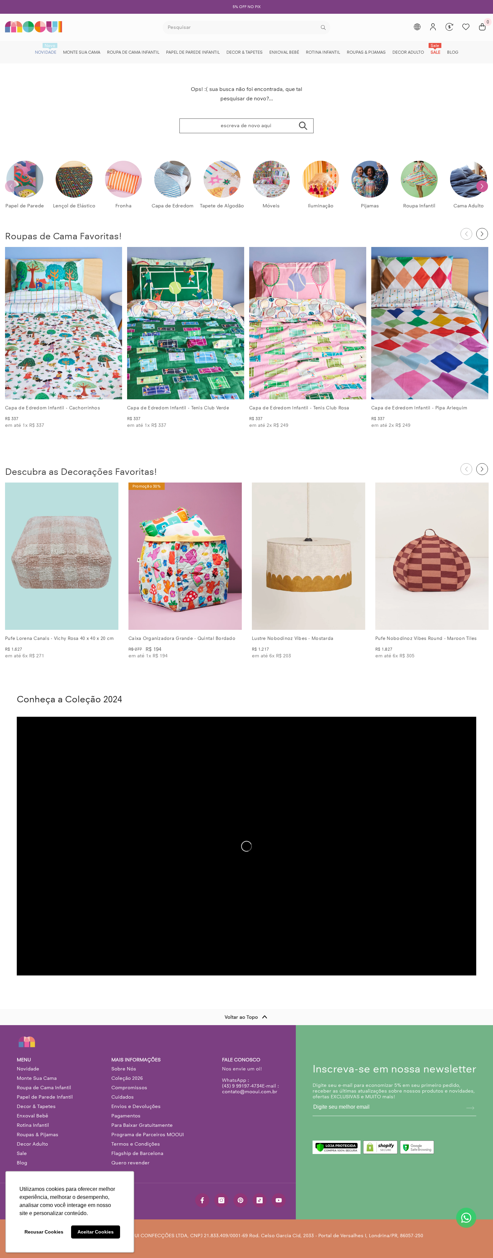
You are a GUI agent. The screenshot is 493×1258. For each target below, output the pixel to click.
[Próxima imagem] (111, 323)
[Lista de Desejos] (466, 27)
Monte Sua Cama (37, 1078)
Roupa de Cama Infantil (44, 1088)
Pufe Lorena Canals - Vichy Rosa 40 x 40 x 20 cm (59, 638)
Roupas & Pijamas (37, 1134)
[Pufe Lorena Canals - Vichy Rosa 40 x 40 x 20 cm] (61, 556)
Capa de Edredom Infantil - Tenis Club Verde (178, 408)
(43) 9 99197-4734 (242, 1086)
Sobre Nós (123, 1069)
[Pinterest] (240, 1200)
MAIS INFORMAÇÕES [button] (136, 1060)
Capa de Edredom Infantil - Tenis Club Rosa (299, 408)
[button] (482, 186)
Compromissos (129, 1088)
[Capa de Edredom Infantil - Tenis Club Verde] (185, 323)
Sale (22, 1153)
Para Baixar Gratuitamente (142, 1125)
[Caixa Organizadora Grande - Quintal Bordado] (185, 556)
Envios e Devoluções (136, 1106)
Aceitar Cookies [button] (95, 1232)
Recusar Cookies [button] (43, 1232)
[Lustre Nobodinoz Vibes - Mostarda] (308, 556)
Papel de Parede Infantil (45, 1097)
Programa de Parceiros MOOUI (147, 1134)
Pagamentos (126, 1116)
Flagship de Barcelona (137, 1153)
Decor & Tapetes (36, 1106)
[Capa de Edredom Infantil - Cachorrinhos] (63, 323)
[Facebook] (202, 1200)
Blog (22, 1163)
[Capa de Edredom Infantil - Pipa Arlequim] (429, 323)
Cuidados (122, 1097)
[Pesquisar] (246, 27)
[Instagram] (221, 1200)
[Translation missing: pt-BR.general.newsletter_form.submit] (470, 1108)
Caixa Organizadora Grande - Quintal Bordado (181, 638)
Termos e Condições (135, 1144)
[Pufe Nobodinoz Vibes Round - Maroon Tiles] (432, 556)
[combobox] (241, 27)
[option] (246, 7)
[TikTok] (260, 1200)
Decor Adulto (32, 1144)
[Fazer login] (433, 27)
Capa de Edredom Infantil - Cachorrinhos (52, 408)
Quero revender (130, 1163)
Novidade (28, 1069)
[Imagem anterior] (16, 323)
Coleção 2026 (127, 1078)
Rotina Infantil (33, 1125)
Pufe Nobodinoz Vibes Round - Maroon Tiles (426, 638)
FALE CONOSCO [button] (241, 1060)
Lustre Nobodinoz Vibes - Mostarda (292, 638)
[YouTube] (279, 1200)
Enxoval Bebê (32, 1116)
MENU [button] (24, 1060)
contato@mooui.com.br (249, 1092)
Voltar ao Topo (241, 1017)
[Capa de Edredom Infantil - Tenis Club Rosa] (307, 323)
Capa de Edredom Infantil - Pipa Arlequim (419, 408)
